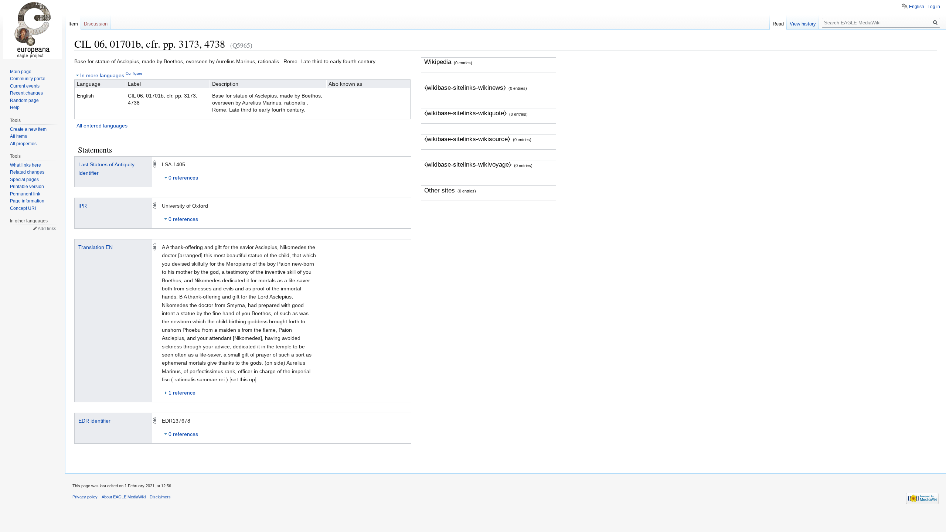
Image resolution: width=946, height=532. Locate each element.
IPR (82, 206)
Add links (47, 228)
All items (18, 136)
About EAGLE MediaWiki (124, 497)
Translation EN (95, 247)
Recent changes (26, 93)
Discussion (96, 24)
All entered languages (101, 126)
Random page (24, 100)
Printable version (27, 186)
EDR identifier (94, 421)
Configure (134, 73)
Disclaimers (160, 497)
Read (778, 24)
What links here (25, 165)
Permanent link (25, 194)
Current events (25, 86)
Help (15, 107)
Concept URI (23, 208)
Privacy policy (85, 497)
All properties (23, 143)
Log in (934, 6)
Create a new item (28, 129)
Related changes (27, 172)
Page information (27, 201)
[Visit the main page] (32, 29)
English (916, 6)
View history (803, 24)
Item (73, 24)
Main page (20, 71)
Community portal (27, 78)
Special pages (24, 179)
